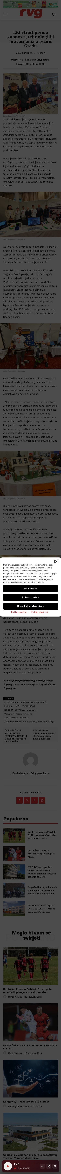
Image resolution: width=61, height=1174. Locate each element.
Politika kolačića (18, 612)
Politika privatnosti (39, 612)
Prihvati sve (30, 588)
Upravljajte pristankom (30, 606)
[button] (56, 561)
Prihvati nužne (30, 597)
